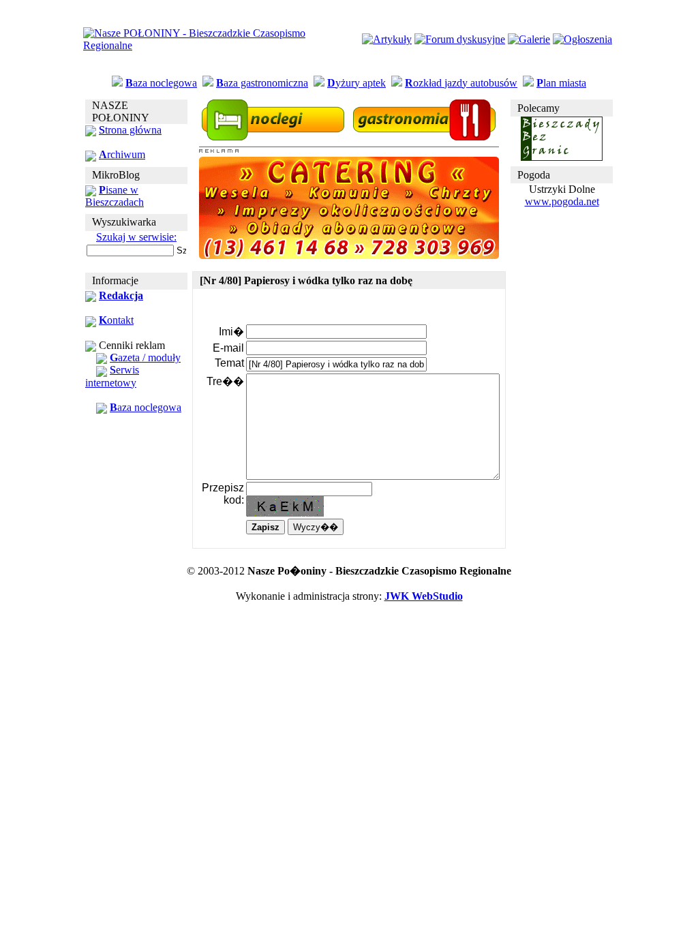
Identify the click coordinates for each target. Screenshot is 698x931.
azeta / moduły (145, 357)
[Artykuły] (387, 39)
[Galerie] (529, 39)
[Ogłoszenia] (582, 39)
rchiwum (122, 154)
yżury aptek (356, 83)
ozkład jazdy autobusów (461, 83)
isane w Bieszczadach (114, 196)
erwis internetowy (112, 376)
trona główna (130, 130)
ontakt (116, 320)
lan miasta (561, 83)
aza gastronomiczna (262, 83)
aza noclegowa (161, 83)
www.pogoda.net (562, 201)
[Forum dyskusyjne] (459, 39)
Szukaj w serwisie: (136, 237)
